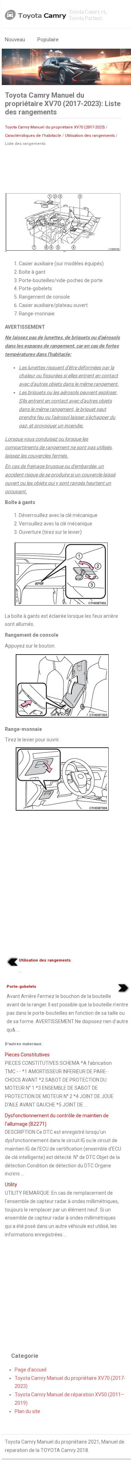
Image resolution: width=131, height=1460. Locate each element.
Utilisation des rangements (90, 135)
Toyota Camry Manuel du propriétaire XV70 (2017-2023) (55, 127)
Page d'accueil (30, 1369)
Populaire (48, 39)
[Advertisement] (63, 169)
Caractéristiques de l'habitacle (33, 135)
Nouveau (15, 39)
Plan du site (27, 1411)
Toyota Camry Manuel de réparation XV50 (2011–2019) (69, 1399)
